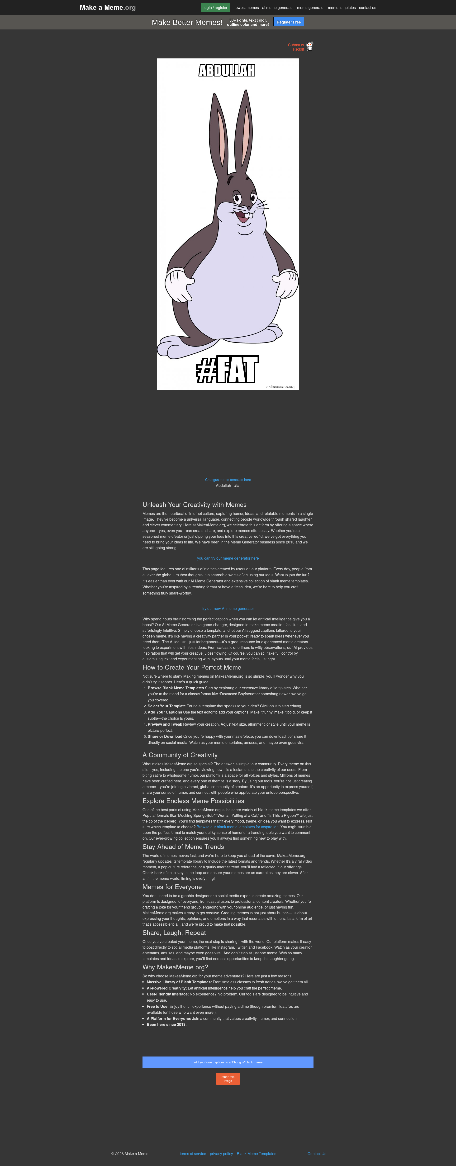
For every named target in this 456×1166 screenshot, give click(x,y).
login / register (215, 7)
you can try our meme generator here (228, 558)
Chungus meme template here (228, 479)
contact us (367, 7)
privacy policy (221, 1153)
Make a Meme (108, 7)
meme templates (342, 7)
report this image (228, 1079)
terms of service (193, 1153)
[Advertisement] (98, 129)
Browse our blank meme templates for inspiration (238, 826)
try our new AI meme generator (228, 608)
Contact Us (317, 1153)
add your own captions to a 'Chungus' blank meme (228, 1062)
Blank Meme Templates (256, 1153)
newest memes (246, 7)
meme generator (311, 7)
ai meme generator (278, 7)
